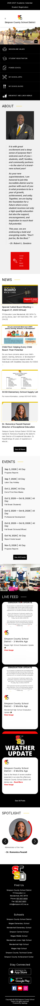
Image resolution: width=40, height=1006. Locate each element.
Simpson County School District (19, 919)
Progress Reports (11, 473)
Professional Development (15, 517)
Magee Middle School (19, 936)
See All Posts (20, 801)
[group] (20, 837)
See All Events (20, 557)
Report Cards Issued (12, 539)
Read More (18, 782)
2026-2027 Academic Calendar (20, 3)
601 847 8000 (22, 899)
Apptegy (24, 1003)
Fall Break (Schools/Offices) (15, 529)
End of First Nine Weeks (14, 492)
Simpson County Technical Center (19, 953)
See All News (20, 449)
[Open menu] (5, 18)
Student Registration (20, 7)
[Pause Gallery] (36, 41)
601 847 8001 (20, 901)
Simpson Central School (19, 932)
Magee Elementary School (19, 923)
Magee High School (19, 948)
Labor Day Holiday (12, 482)
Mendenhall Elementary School (19, 928)
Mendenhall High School (19, 944)
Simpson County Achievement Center (19, 957)
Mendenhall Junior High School (19, 940)
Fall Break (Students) (13, 504)
